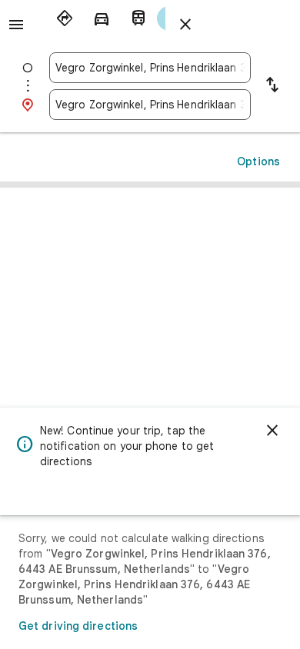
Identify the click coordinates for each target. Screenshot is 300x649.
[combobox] (150, 67)
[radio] (64, 18)
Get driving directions (78, 626)
